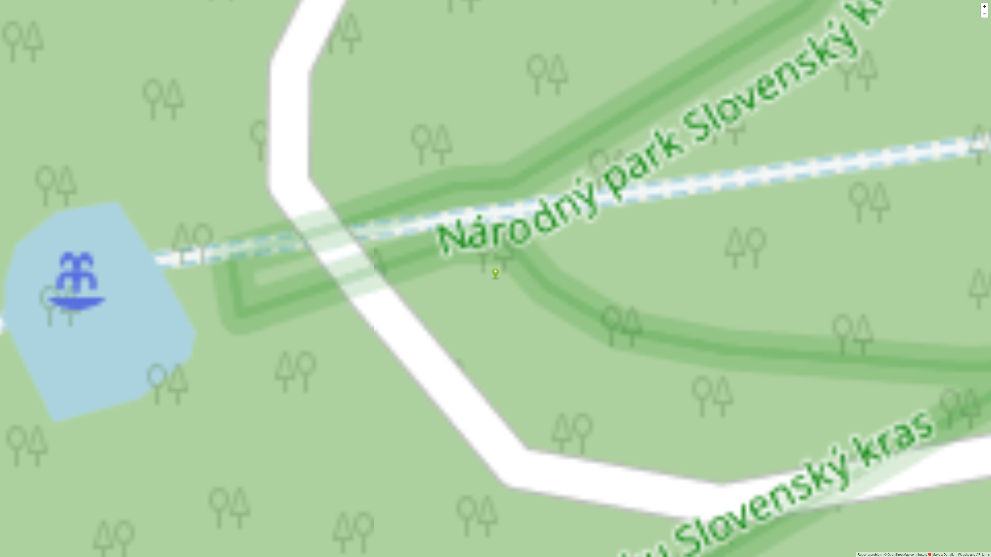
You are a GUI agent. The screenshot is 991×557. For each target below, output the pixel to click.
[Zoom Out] (984, 14)
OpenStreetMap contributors (907, 554)
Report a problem (870, 554)
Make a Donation (944, 554)
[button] (495, 273)
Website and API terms (974, 554)
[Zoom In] (984, 6)
